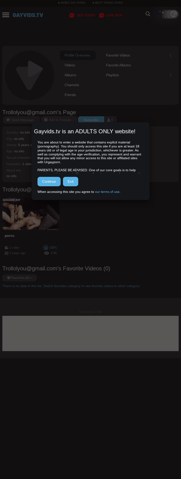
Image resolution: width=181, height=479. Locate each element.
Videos (70, 65)
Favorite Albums (118, 65)
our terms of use (107, 192)
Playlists (139, 75)
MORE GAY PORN (73, 2)
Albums (70, 75)
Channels (72, 85)
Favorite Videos (139, 55)
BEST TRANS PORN (109, 2)
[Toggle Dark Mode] (167, 14)
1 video (27, 164)
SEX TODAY (86, 15)
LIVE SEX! (114, 15)
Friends (70, 95)
